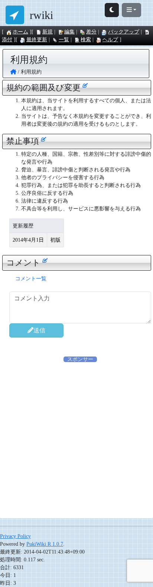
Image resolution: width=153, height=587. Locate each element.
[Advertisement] (76, 439)
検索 (86, 39)
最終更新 (36, 39)
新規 (47, 32)
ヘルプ (110, 39)
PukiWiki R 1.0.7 (44, 544)
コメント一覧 (30, 278)
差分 (91, 32)
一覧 (64, 39)
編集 (69, 32)
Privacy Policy (15, 536)
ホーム (20, 32)
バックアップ (123, 32)
